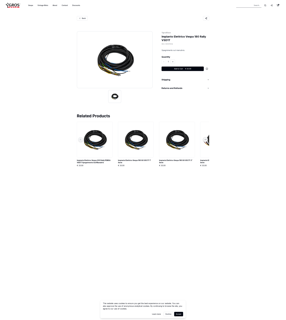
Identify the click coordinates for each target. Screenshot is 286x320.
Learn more (156, 314)
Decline (168, 314)
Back (84, 18)
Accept (178, 314)
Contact (65, 5)
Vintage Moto (43, 5)
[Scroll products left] (80, 139)
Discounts (76, 5)
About (55, 5)
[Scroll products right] (205, 139)
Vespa (30, 5)
